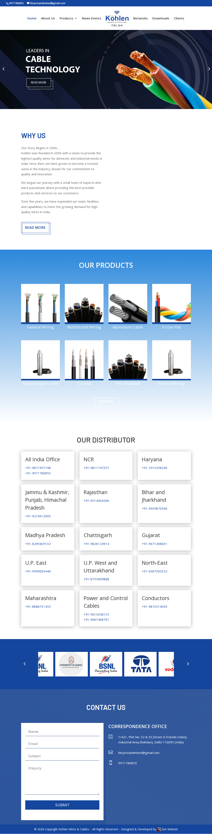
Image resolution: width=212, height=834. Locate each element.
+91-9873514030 (154, 606)
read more (35, 227)
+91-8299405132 (38, 544)
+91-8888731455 (38, 606)
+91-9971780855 (38, 473)
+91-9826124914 (96, 544)
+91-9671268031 (154, 544)
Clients (179, 18)
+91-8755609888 (96, 579)
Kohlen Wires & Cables (74, 829)
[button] (3, 68)
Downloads (160, 18)
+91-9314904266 (96, 500)
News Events (91, 18)
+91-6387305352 (154, 571)
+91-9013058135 (96, 614)
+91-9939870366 (154, 508)
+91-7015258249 (154, 468)
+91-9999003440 (38, 571)
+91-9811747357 (96, 468)
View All (106, 401)
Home (31, 18)
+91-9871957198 (38, 468)
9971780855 (16, 3)
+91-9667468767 (96, 619)
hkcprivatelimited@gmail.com (138, 753)
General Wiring (40, 327)
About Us (48, 18)
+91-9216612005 (38, 516)
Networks (140, 18)
